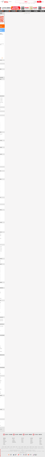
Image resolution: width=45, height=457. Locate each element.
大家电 (4, 443)
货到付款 (22, 439)
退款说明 (31, 441)
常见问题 (4, 442)
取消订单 (31, 443)
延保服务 (40, 441)
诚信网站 (20, 454)
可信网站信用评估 (10, 454)
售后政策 (31, 439)
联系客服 (4, 444)
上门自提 (13, 439)
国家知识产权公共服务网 (35, 454)
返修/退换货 (31, 442)
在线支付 (22, 440)
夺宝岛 (40, 439)
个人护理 (31, 3)
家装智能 (20, 3)
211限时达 (13, 440)
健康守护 (26, 3)
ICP (15, 448)
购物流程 (4, 439)
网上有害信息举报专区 (25, 454)
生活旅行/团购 (4, 441)
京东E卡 (40, 442)
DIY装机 (40, 440)
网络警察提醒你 (15, 454)
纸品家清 (34, 3)
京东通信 (40, 443)
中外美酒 (29, 3)
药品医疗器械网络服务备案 (19, 448)
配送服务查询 (13, 441)
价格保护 (31, 440)
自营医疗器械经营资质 (26, 448)
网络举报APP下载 (30, 454)
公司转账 (22, 442)
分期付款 (22, 441)
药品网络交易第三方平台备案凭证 (33, 448)
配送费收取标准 (14, 442)
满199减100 (23, 3)
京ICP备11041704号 (11, 448)
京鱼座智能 (40, 444)
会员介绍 (4, 440)
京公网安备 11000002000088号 (4, 448)
